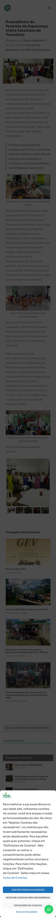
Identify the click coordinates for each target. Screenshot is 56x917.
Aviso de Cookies (15, 878)
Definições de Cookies (28, 905)
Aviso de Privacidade (26, 911)
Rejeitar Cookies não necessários (28, 897)
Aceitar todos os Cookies (28, 889)
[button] (49, 909)
